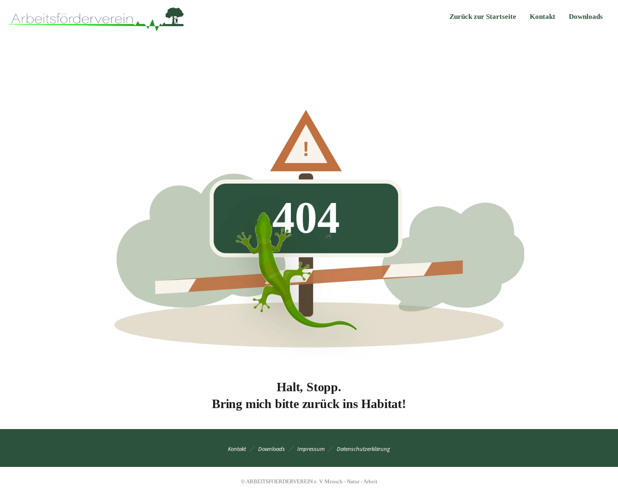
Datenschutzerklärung (363, 449)
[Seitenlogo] (97, 17)
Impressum (311, 449)
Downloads (586, 17)
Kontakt (542, 17)
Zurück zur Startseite (482, 17)
